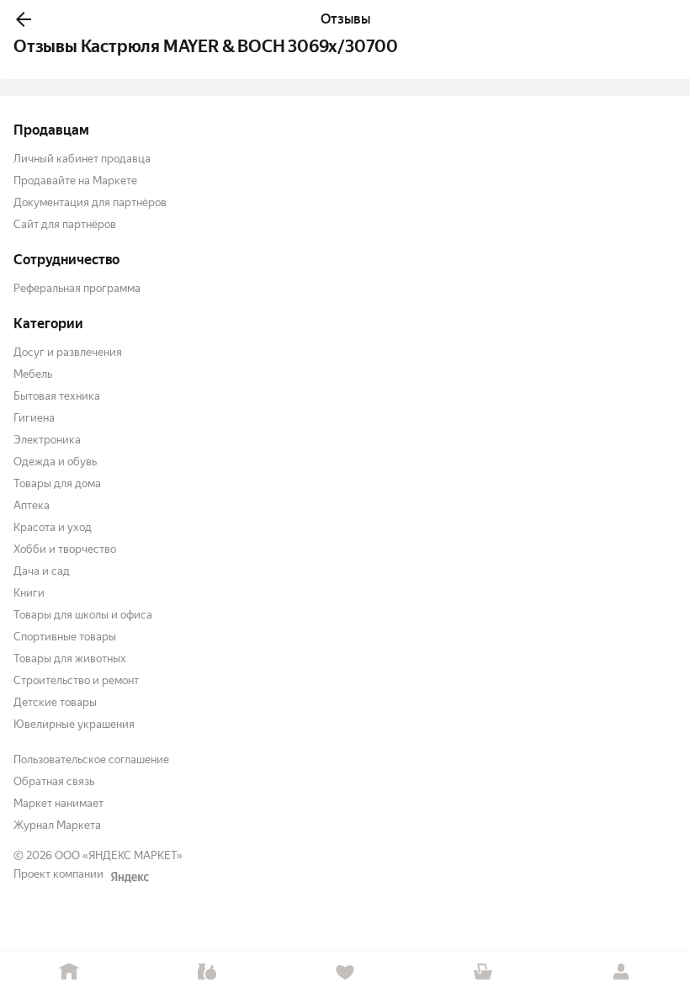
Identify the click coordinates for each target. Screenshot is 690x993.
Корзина (483, 972)
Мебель (32, 374)
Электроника (47, 439)
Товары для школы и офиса (82, 614)
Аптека (31, 505)
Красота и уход (52, 527)
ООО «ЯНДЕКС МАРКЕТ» (119, 855)
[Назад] (23, 19)
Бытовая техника (56, 396)
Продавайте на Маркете (75, 180)
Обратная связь (53, 781)
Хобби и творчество (64, 549)
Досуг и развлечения (67, 352)
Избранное (345, 972)
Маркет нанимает (58, 803)
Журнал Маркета (57, 825)
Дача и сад (41, 571)
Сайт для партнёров (64, 224)
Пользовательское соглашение (91, 759)
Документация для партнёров (90, 202)
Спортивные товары (64, 636)
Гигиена (34, 418)
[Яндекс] (130, 876)
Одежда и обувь (55, 461)
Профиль (621, 972)
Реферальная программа (77, 288)
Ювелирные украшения (74, 724)
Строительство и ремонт (76, 680)
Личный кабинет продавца (82, 158)
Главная (69, 972)
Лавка (207, 972)
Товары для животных (69, 658)
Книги (29, 593)
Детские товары (55, 702)
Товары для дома (57, 483)
